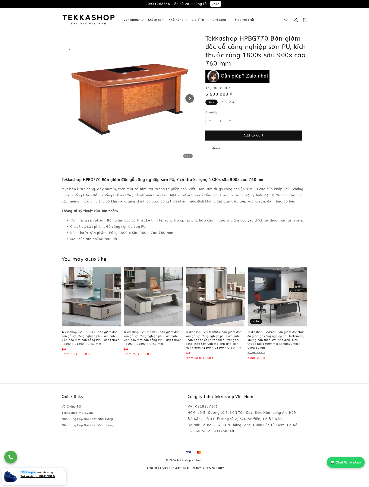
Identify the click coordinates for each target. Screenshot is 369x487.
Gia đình (198, 20)
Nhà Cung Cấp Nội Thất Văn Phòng (88, 425)
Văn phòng (132, 20)
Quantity (211, 112)
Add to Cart (253, 135)
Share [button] (215, 148)
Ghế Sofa (219, 20)
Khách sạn (155, 20)
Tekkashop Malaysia (77, 413)
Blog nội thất (244, 20)
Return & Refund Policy (208, 467)
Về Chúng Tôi (71, 406)
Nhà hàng (175, 20)
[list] (184, 454)
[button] (286, 20)
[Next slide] (189, 98)
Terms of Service (156, 467)
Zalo (216, 4)
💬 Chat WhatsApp (346, 462)
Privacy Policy (180, 467)
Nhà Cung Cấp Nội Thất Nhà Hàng (87, 419)
